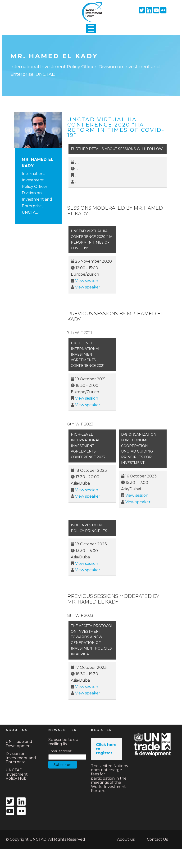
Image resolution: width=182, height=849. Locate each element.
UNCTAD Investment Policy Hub (17, 774)
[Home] (91, 8)
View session (86, 280)
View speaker (87, 287)
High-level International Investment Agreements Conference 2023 (88, 445)
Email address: (60, 751)
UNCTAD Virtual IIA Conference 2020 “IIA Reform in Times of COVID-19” (115, 127)
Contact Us (157, 839)
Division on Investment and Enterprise (21, 757)
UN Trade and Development (19, 743)
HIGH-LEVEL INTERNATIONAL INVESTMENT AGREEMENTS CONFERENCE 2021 (88, 354)
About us (126, 839)
